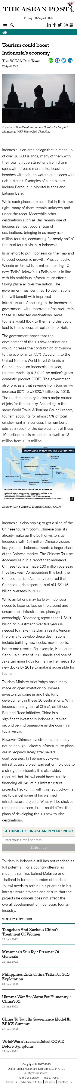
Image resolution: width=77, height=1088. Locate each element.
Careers (50, 1081)
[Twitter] (64, 60)
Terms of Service (29, 1077)
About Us (11, 1081)
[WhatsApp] (51, 60)
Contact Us (65, 1081)
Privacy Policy (51, 1077)
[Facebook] (57, 60)
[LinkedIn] (70, 60)
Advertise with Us (31, 1081)
